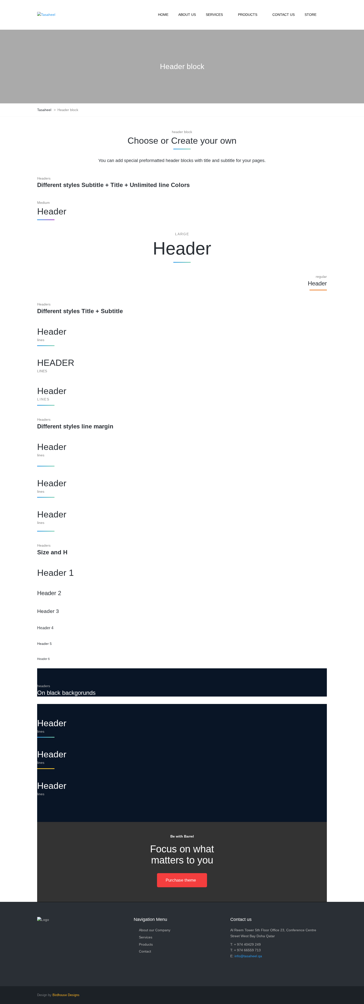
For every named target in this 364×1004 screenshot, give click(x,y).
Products (146, 944)
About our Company (154, 930)
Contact (145, 951)
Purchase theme (181, 880)
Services (145, 937)
